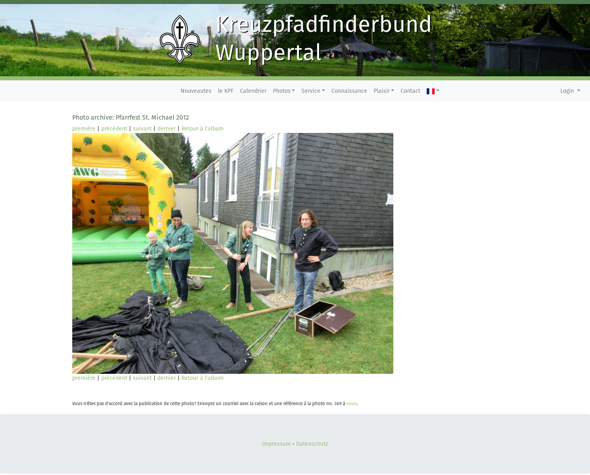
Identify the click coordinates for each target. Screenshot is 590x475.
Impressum (276, 443)
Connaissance (349, 91)
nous (351, 403)
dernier (166, 128)
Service (310, 91)
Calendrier (253, 91)
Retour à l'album (202, 128)
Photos (282, 91)
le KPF (226, 91)
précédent (114, 128)
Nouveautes (196, 91)
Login (568, 91)
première (84, 128)
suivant (142, 128)
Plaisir (382, 91)
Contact (410, 91)
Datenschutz (312, 443)
